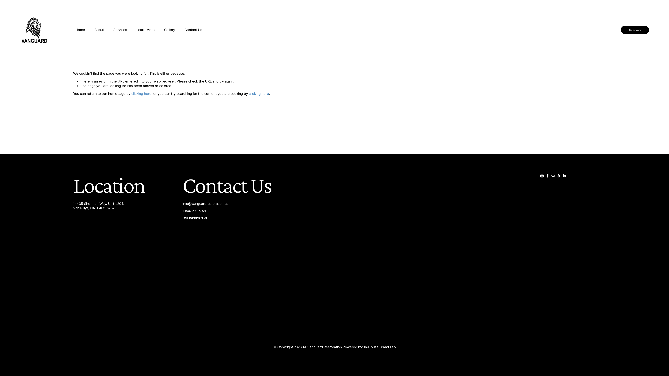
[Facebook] (547, 176)
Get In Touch (635, 30)
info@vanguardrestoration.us (205, 204)
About (99, 30)
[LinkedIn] (564, 176)
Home (80, 30)
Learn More (145, 30)
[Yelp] (558, 176)
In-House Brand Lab (380, 347)
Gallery (169, 30)
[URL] (553, 176)
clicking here (141, 94)
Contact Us (193, 30)
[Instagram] (542, 176)
